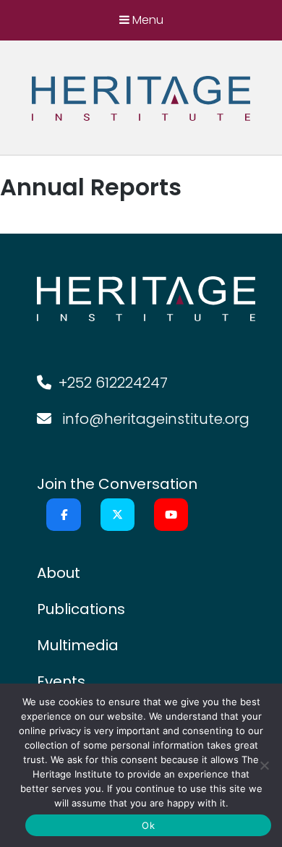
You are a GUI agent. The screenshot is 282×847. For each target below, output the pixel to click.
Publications (81, 609)
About (58, 573)
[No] (264, 765)
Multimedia (78, 645)
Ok (148, 825)
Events (61, 681)
